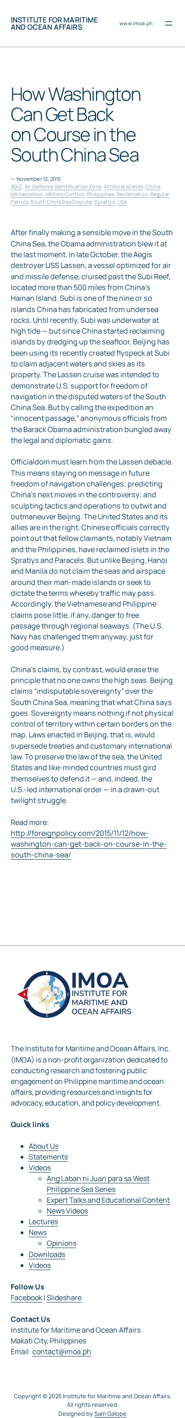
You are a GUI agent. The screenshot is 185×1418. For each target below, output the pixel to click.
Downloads (47, 1254)
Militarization (27, 194)
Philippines (101, 194)
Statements (48, 1157)
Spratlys (104, 201)
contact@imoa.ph (61, 1351)
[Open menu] (168, 23)
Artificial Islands (123, 186)
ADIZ (16, 186)
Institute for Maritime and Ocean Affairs (54, 23)
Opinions (61, 1243)
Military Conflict (65, 194)
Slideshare (64, 1297)
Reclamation (132, 194)
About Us (43, 1146)
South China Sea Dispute (61, 201)
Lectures (43, 1221)
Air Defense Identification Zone (63, 186)
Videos (40, 1168)
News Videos (67, 1211)
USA (122, 201)
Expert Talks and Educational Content (108, 1200)
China (152, 186)
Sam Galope (110, 1413)
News (38, 1232)
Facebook (26, 1297)
